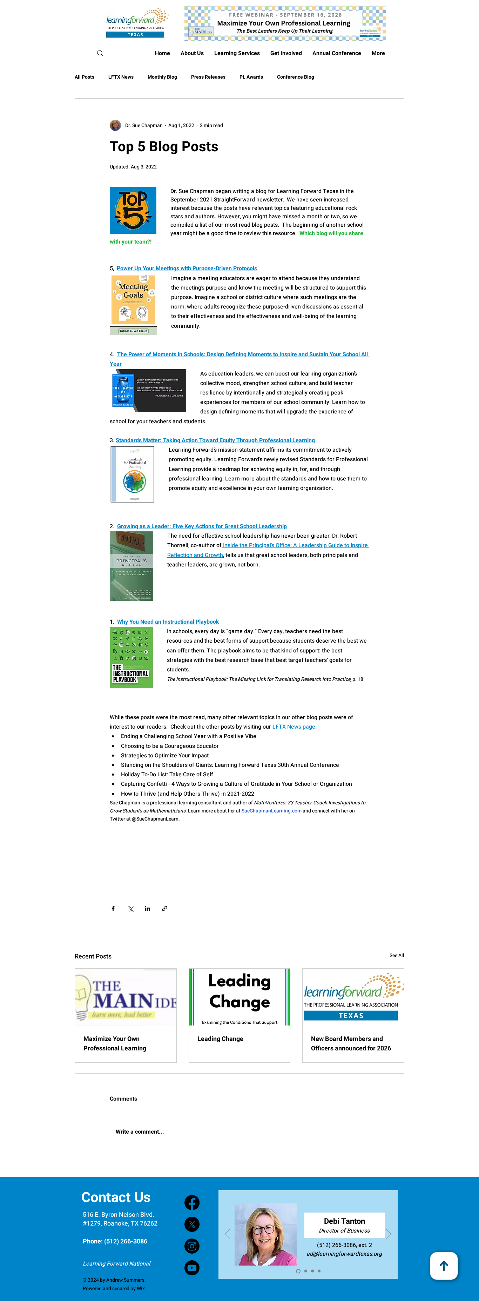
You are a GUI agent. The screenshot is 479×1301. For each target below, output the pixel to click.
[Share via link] (164, 908)
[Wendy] (319, 1271)
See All (397, 955)
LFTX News (121, 77)
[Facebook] (192, 1202)
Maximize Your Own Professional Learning (114, 1043)
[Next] (388, 1234)
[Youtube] (192, 1267)
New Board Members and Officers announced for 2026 (351, 1043)
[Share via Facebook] (113, 908)
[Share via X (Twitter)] (130, 908)
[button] (336, 53)
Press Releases (208, 77)
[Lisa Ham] (305, 1271)
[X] (192, 1224)
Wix (141, 1288)
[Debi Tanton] (297, 1271)
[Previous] (227, 1234)
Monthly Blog (162, 77)
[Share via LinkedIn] (147, 908)
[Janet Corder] (312, 1271)
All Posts (84, 77)
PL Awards (251, 77)
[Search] (100, 53)
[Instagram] (192, 1246)
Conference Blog (295, 77)
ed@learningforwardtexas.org (320, 1254)
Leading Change (220, 1039)
